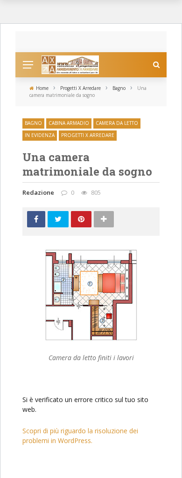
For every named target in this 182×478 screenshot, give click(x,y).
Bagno (33, 123)
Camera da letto (117, 123)
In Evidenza (40, 135)
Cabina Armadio (69, 123)
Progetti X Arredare (87, 135)
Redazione (38, 192)
